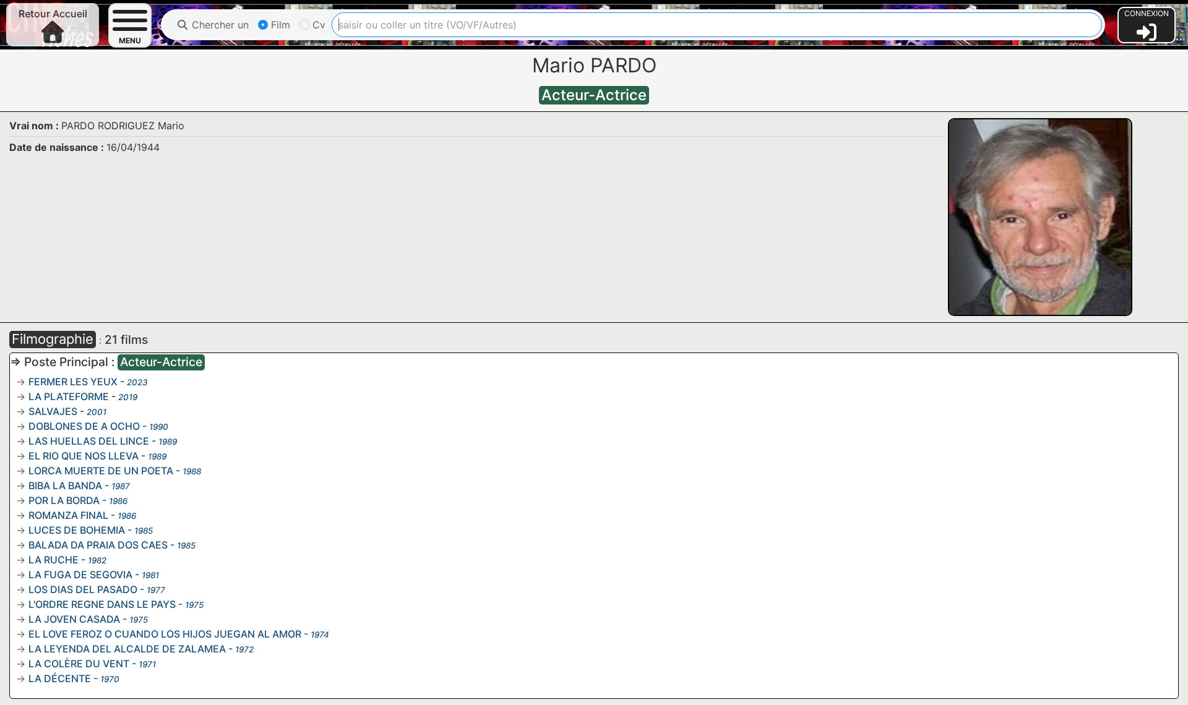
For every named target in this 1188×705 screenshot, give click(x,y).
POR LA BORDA (64, 500)
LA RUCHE (53, 559)
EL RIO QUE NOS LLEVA (83, 456)
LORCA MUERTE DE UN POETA (100, 470)
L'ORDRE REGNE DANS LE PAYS (102, 604)
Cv (317, 25)
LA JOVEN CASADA (74, 619)
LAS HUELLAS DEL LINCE (88, 441)
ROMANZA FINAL (68, 515)
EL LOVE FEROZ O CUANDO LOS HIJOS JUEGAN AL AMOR (164, 634)
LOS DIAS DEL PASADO (82, 589)
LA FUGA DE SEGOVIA (80, 574)
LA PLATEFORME (68, 396)
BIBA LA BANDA (65, 485)
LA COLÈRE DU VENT (78, 663)
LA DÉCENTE (59, 678)
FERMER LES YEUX (73, 381)
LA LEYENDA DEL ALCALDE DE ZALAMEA (127, 649)
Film (279, 25)
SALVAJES (52, 411)
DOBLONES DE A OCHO (84, 426)
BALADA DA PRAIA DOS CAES (98, 545)
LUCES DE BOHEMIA (76, 530)
